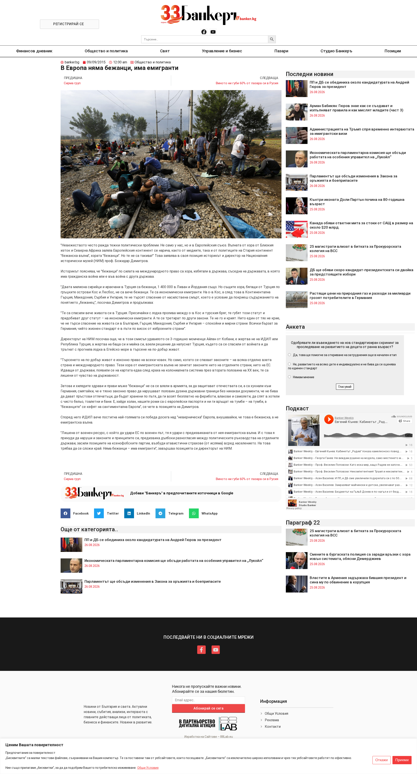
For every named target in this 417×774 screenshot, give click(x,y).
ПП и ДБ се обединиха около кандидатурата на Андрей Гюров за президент (153, 540)
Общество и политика (106, 50)
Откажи (381, 760)
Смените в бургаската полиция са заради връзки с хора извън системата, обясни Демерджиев (360, 556)
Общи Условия (148, 767)
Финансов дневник (34, 50)
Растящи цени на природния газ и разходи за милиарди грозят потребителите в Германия (360, 295)
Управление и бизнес (222, 50)
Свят (165, 50)
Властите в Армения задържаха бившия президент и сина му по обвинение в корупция (358, 580)
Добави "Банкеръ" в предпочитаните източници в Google (181, 493)
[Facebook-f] (201, 649)
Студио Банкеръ (336, 50)
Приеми (402, 760)
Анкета (295, 326)
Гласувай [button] (344, 386)
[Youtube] (213, 32)
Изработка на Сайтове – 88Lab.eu (208, 736)
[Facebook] (204, 32)
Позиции (393, 50)
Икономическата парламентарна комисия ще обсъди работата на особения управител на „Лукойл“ (173, 560)
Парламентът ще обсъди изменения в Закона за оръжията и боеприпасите (152, 581)
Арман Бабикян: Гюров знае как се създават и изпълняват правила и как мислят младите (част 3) (356, 108)
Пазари (281, 50)
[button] (76, 513)
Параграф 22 (303, 522)
